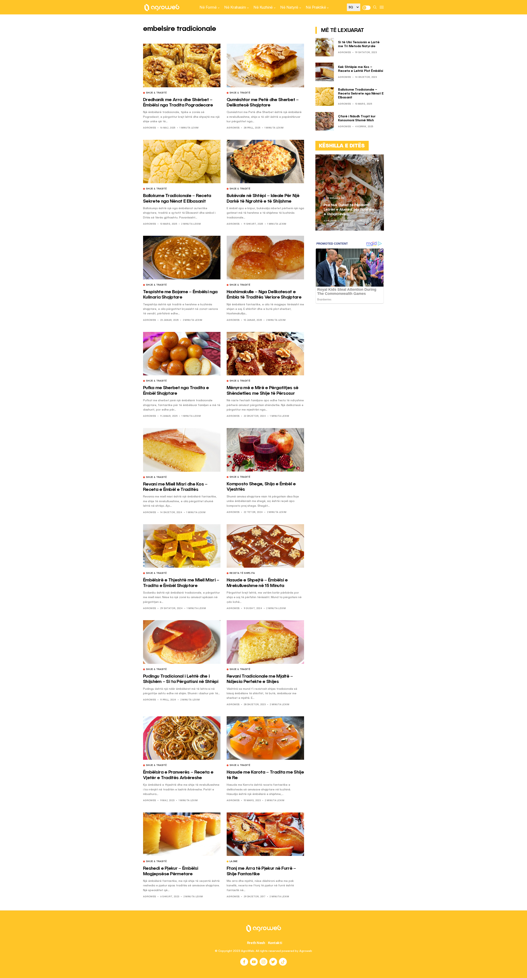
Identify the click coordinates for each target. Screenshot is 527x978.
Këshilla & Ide (335, 198)
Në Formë (208, 7)
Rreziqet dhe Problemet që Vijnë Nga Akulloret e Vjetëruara (347, 209)
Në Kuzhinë (263, 7)
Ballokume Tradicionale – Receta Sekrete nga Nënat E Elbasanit (361, 93)
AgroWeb (149, 128)
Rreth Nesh (256, 943)
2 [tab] (375, 160)
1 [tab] (373, 160)
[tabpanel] (349, 192)
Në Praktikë (316, 7)
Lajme (234, 862)
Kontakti (275, 943)
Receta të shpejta (242, 573)
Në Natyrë (289, 7)
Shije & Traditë (156, 93)
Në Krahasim (235, 7)
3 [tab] (378, 160)
